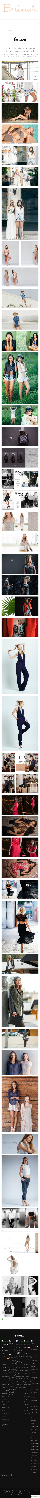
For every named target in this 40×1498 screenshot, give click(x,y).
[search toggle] (37, 23)
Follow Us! (7, 1475)
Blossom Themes (28, 1493)
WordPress (24, 1495)
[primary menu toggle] (3, 23)
